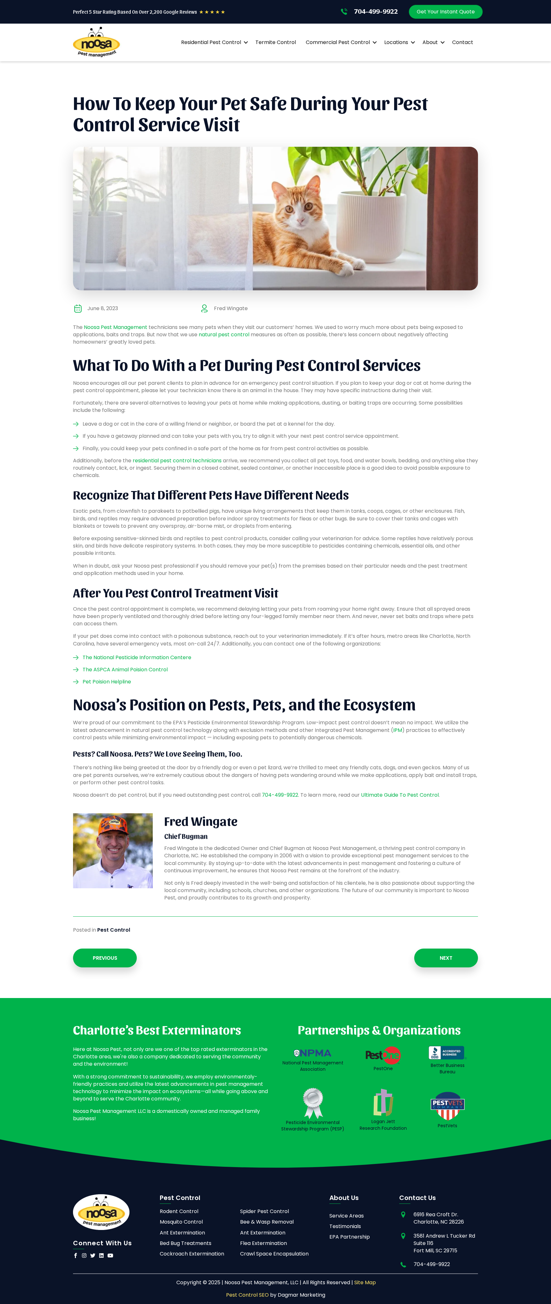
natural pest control (224, 334)
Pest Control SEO (247, 1295)
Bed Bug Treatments (185, 1243)
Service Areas (346, 1215)
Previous (105, 958)
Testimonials (345, 1226)
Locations (396, 42)
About (430, 42)
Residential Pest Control (211, 42)
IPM (397, 730)
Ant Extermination (182, 1232)
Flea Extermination (263, 1243)
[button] (245, 42)
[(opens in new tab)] (313, 1103)
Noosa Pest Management (115, 327)
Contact (462, 42)
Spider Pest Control (264, 1211)
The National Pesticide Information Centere (137, 657)
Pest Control (113, 930)
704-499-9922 (280, 795)
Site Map (365, 1282)
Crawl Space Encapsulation (274, 1253)
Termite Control (275, 42)
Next (446, 958)
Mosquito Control (181, 1222)
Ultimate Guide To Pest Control (400, 795)
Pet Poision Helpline (107, 681)
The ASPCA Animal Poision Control (125, 669)
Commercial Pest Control (338, 42)
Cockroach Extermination (192, 1253)
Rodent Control (179, 1211)
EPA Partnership (349, 1237)
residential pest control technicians (177, 460)
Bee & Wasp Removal (267, 1222)
